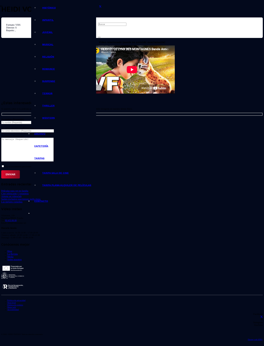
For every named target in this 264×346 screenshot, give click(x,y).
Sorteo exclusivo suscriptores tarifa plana (20, 199)
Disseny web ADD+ (255, 340)
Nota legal (11, 303)
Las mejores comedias (11, 202)
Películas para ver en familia (14, 191)
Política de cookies (15, 305)
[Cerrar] (99, 37)
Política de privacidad (16, 300)
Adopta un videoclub (11, 196)
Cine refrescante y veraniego (15, 193)
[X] (100, 6)
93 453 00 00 (11, 220)
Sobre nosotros (14, 259)
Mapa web (11, 307)
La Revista (12, 254)
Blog (9, 251)
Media (10, 256)
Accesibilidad (13, 310)
